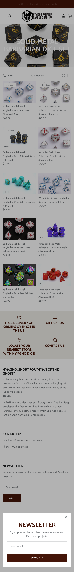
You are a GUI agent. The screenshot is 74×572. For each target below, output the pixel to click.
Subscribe (37, 557)
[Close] (66, 517)
